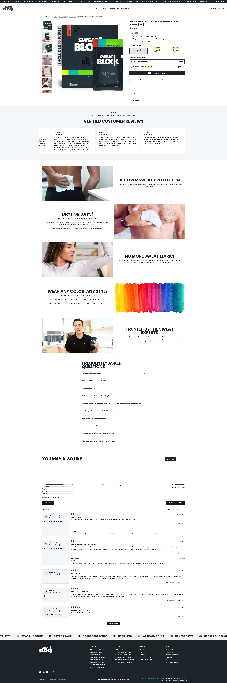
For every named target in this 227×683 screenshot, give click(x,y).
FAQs (141, 652)
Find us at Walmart (146, 660)
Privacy (168, 660)
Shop (104, 8)
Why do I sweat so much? (123, 652)
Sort (168, 509)
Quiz (98, 8)
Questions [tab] (56, 498)
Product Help (169, 649)
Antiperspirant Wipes (96, 652)
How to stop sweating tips (123, 655)
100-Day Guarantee (146, 657)
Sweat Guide (119, 649)
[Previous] (180, 459)
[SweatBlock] (46, 649)
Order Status (169, 652)
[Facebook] (40, 672)
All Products (63, 16)
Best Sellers (114, 8)
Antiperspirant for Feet (97, 660)
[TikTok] (51, 672)
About (142, 649)
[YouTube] (47, 672)
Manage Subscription (172, 655)
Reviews (142, 655)
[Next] (184, 459)
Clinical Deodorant (95, 655)
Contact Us (169, 657)
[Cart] (223, 8)
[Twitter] (54, 672)
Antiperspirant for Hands (97, 657)
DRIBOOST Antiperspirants (98, 665)
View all (170, 459)
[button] (213, 8)
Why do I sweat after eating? (124, 662)
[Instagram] (44, 672)
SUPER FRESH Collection (97, 667)
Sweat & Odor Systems (97, 649)
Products (125, 8)
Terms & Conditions (172, 662)
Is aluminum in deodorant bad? (124, 660)
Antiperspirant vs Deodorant (123, 657)
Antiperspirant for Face (97, 662)
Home (55, 16)
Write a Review (177, 503)
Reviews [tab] (46, 498)
